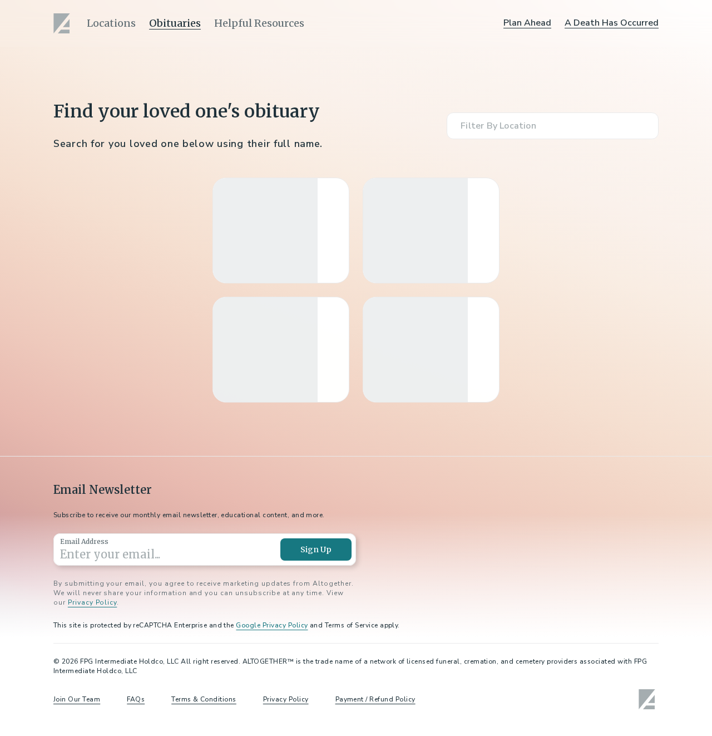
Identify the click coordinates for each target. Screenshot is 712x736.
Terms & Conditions (203, 699)
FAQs (136, 699)
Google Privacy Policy (272, 625)
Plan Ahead (527, 23)
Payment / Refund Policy (375, 699)
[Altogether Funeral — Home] (63, 23)
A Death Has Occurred (612, 23)
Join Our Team (76, 699)
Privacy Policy (92, 602)
